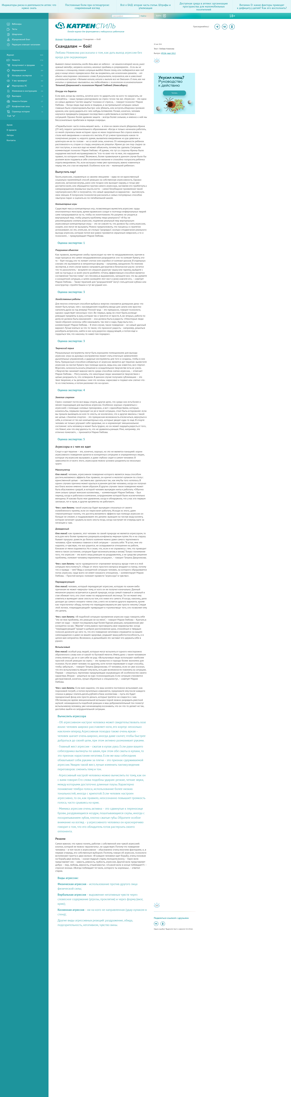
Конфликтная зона (27, 106)
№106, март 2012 (168, 53)
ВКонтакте (224, 27)
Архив (9, 124)
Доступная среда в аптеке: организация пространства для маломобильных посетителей (204, 6)
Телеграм (217, 27)
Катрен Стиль (61, 32)
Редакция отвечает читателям (26, 44)
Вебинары (17, 24)
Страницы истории (27, 111)
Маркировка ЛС (27, 85)
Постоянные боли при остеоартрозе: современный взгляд (87, 6)
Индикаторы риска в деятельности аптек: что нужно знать (29, 6)
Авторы (10, 135)
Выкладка (27, 96)
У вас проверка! (27, 80)
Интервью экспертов (27, 75)
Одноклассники (232, 27)
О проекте (11, 130)
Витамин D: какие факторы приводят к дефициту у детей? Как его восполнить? (262, 6)
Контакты (11, 140)
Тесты (14, 29)
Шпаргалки (17, 34)
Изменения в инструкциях (27, 91)
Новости (27, 60)
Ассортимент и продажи (27, 65)
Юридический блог (21, 39)
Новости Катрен (27, 101)
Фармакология (27, 70)
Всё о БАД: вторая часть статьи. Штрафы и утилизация (145, 6)
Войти (158, 15)
